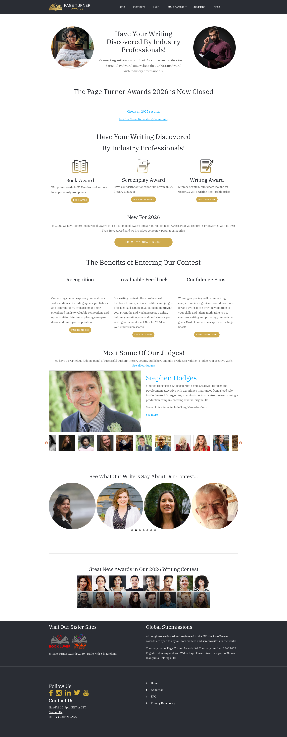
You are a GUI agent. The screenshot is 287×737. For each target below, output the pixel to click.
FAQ (153, 696)
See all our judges (143, 365)
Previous (46, 443)
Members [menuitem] (139, 6)
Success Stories (80, 330)
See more (152, 414)
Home (154, 683)
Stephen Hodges (171, 377)
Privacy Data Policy (163, 703)
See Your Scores (143, 334)
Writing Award (207, 199)
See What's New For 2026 (143, 242)
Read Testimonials (207, 334)
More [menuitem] (218, 8)
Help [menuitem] (156, 6)
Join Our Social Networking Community (143, 119)
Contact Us (55, 712)
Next (240, 443)
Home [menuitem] (122, 8)
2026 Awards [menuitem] (177, 8)
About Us (157, 690)
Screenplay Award (143, 199)
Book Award (80, 200)
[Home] (69, 6)
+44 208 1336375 (65, 717)
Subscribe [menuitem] (199, 6)
